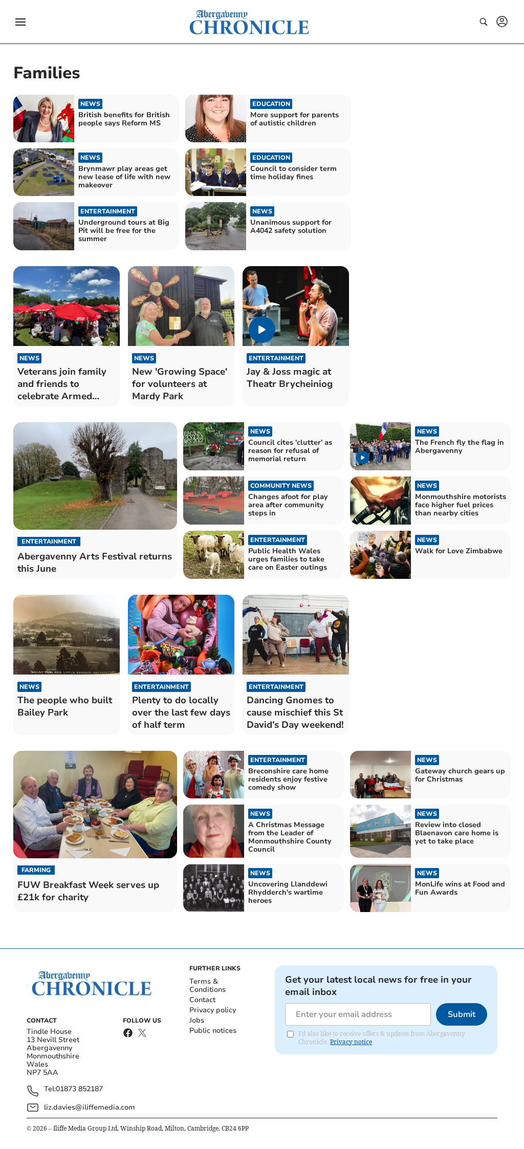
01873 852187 (79, 1089)
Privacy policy (212, 1010)
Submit (461, 1014)
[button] (20, 22)
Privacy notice (351, 1042)
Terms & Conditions (207, 985)
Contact (202, 1000)
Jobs (196, 1020)
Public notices (212, 1030)
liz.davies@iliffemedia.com (89, 1107)
